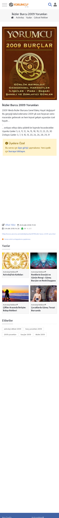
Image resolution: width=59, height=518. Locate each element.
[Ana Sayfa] (12, 17)
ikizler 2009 (40, 334)
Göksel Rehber (41, 17)
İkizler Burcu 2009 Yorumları (29, 14)
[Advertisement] (29, 189)
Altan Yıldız (10, 224)
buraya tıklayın (17, 151)
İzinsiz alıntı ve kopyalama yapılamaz (17, 239)
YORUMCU (21, 4)
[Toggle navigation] (4, 5)
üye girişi (23, 147)
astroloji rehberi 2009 (12, 329)
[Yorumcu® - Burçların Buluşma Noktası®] (11, 4)
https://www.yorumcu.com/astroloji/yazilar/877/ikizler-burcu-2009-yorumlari (29, 234)
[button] (50, 4)
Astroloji (20, 17)
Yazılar (29, 17)
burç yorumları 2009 (34, 329)
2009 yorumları (10, 334)
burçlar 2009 (26, 334)
